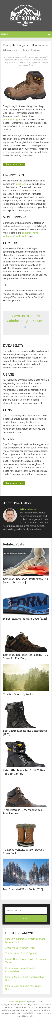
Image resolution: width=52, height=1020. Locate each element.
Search (26, 918)
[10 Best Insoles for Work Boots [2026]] (26, 602)
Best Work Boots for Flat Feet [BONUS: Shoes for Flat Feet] (25, 656)
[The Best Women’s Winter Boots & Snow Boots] (26, 833)
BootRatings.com (17, 1002)
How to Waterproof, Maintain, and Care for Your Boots (25, 940)
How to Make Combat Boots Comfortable (20, 970)
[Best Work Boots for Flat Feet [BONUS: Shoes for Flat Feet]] (26, 638)
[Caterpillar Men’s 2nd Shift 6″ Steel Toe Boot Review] (26, 753)
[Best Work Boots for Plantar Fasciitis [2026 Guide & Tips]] (26, 562)
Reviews (35, 50)
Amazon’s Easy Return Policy (20, 947)
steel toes (21, 184)
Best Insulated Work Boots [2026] (23, 889)
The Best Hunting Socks (18, 694)
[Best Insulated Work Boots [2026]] (26, 872)
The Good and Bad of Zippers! (21, 953)
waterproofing (10, 119)
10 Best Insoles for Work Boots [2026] (25, 618)
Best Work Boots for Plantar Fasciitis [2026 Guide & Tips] (25, 580)
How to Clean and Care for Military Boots (23, 988)
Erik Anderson (12, 50)
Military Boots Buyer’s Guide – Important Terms (26, 961)
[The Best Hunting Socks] (26, 677)
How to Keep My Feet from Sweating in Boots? (25, 979)
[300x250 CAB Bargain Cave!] (25, 327)
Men (28, 50)
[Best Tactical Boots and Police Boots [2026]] (26, 714)
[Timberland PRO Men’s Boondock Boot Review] (26, 793)
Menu (4, 34)
